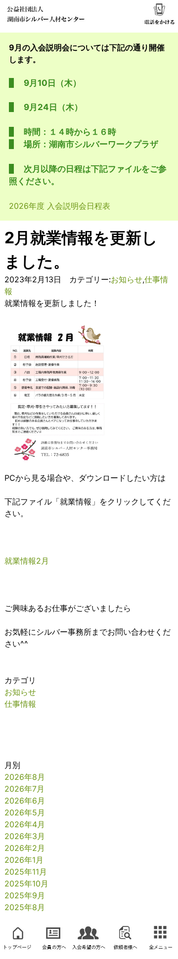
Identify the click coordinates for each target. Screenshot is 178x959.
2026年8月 (24, 777)
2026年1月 (24, 860)
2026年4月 (24, 824)
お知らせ (126, 279)
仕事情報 (20, 704)
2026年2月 (24, 848)
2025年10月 (26, 883)
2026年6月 (24, 801)
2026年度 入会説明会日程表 (59, 206)
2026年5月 (24, 812)
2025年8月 (24, 907)
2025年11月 (25, 872)
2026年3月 (24, 836)
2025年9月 (24, 895)
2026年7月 (24, 789)
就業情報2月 (26, 561)
